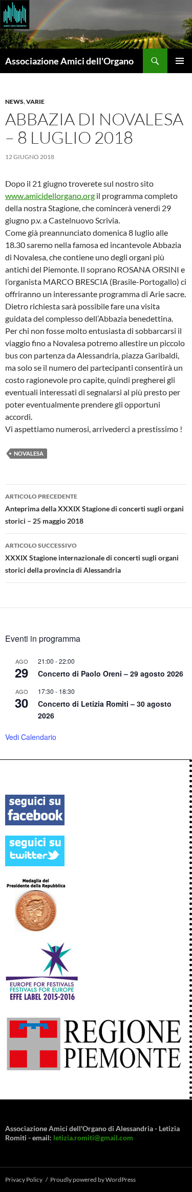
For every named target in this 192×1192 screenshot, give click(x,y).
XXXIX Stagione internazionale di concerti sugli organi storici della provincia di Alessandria (92, 558)
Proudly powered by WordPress (93, 1179)
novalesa (29, 453)
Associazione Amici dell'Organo (69, 60)
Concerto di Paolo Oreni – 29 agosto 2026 (110, 673)
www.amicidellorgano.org (50, 195)
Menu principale (179, 61)
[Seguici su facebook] (35, 809)
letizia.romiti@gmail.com (93, 1137)
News (14, 101)
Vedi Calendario (30, 737)
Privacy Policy (23, 1179)
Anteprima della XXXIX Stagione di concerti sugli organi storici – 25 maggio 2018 (94, 508)
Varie (35, 101)
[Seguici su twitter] (35, 850)
